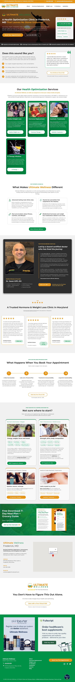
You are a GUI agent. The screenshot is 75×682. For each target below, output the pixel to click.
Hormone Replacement (35, 660)
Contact (31, 667)
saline (17, 488)
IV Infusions (32, 663)
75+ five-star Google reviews (30, 310)
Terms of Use (57, 679)
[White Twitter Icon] (70, 664)
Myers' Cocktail (24, 488)
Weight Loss (32, 662)
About (31, 658)
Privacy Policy (31, 679)
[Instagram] (64, 664)
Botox (51, 121)
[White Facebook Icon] (67, 664)
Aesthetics (32, 665)
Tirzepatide (9, 126)
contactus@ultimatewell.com (11, 572)
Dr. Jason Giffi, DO (46, 253)
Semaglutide (18, 125)
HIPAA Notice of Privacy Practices (45, 679)
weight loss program (21, 457)
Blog (30, 668)
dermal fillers (56, 121)
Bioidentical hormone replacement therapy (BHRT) (35, 124)
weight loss (54, 455)
